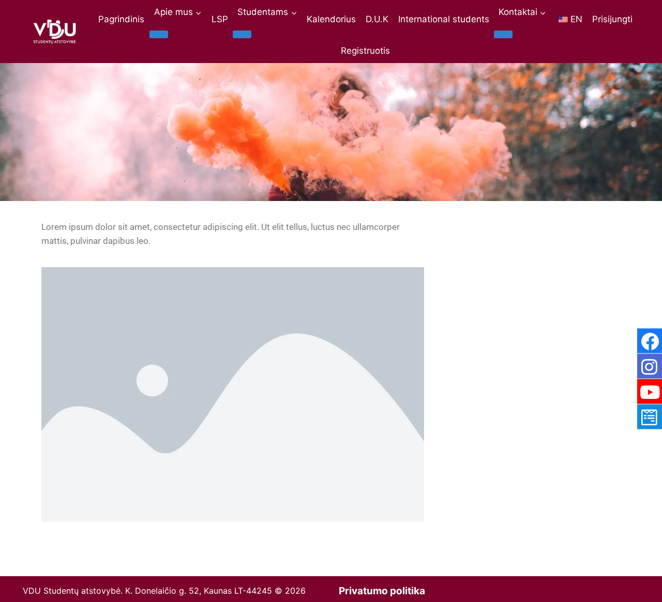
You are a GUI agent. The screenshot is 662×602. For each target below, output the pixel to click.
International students (443, 19)
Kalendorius (331, 19)
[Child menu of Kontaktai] (503, 34)
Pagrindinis (121, 19)
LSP (220, 19)
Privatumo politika (382, 591)
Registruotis (365, 50)
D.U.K (377, 19)
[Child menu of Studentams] (242, 34)
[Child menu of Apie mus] (158, 34)
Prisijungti (612, 19)
